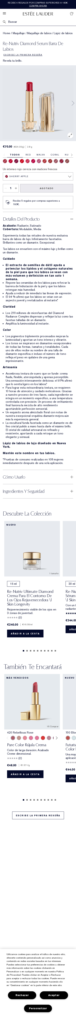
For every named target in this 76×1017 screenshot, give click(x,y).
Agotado (47, 188)
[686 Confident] (31, 738)
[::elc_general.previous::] (8, 738)
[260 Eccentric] (25, 738)
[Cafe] (50, 161)
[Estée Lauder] (38, 13)
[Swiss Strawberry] (27, 161)
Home (6, 33)
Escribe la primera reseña (38, 815)
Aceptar (53, 995)
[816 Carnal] (43, 738)
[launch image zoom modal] (70, 135)
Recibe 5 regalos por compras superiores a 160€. (38, 4)
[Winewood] (16, 161)
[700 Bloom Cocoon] (68, 738)
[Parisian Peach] (33, 161)
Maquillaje (19, 33)
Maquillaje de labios (39, 33)
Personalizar (38, 1008)
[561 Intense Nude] (49, 738)
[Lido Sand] (56, 161)
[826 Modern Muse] (19, 738)
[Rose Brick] (67, 161)
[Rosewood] (5, 161)
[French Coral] (22, 161)
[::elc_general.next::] (56, 738)
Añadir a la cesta (25, 633)
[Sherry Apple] (61, 161)
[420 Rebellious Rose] (13, 738)
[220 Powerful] (37, 738)
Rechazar (22, 995)
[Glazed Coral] (44, 161)
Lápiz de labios (63, 33)
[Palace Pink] (39, 161)
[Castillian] (10, 161)
